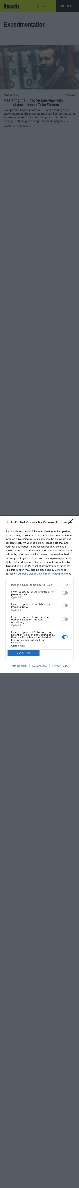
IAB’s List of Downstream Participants (44, 573)
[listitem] (39, 585)
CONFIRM (23, 652)
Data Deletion (19, 665)
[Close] (71, 522)
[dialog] (39, 594)
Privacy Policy (60, 665)
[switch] (65, 593)
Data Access (39, 665)
